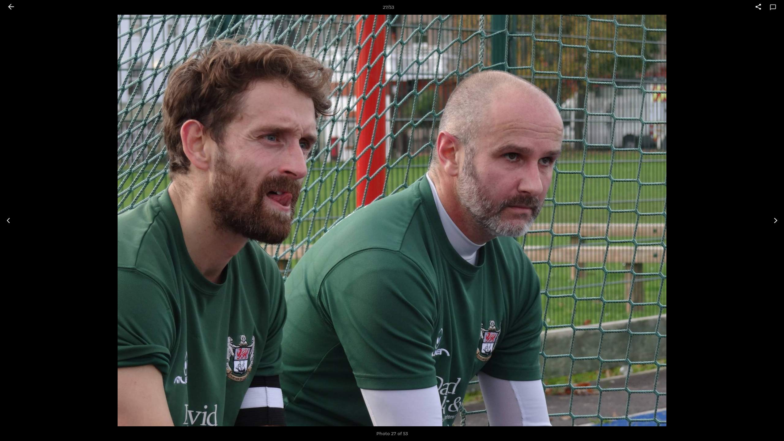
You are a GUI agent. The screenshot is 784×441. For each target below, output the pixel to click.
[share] (758, 7)
